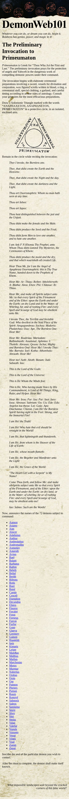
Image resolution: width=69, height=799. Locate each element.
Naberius (14, 671)
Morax (13, 665)
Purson (13, 690)
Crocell (13, 595)
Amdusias (14, 535)
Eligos (12, 605)
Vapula (13, 729)
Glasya (13, 630)
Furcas (13, 620)
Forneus (13, 617)
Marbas (13, 659)
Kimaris (13, 646)
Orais (12, 678)
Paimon (13, 684)
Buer (12, 586)
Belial (12, 573)
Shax (12, 713)
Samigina (14, 706)
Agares (13, 525)
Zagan (12, 745)
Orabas (13, 675)
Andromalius (16, 544)
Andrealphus (16, 541)
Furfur (12, 624)
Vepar (12, 735)
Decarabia (15, 601)
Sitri (11, 716)
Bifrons (13, 579)
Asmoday (14, 547)
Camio (13, 592)
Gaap (12, 627)
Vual (12, 741)
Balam (12, 560)
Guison (13, 636)
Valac (12, 722)
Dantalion (14, 598)
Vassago (13, 732)
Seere (12, 710)
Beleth (12, 570)
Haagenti (14, 640)
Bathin (13, 566)
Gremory (14, 633)
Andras (13, 538)
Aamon (13, 522)
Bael (11, 557)
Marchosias (15, 662)
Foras (12, 614)
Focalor (13, 611)
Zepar (12, 748)
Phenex (13, 687)
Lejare (12, 649)
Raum (12, 694)
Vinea (12, 738)
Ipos (11, 643)
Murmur (13, 668)
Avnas (12, 554)
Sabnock (14, 700)
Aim (11, 528)
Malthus (13, 655)
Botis (12, 582)
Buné (12, 589)
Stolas (12, 719)
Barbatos (14, 563)
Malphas (14, 652)
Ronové (13, 697)
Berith (12, 576)
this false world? (57, 788)
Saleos (12, 703)
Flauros (13, 608)
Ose (11, 681)
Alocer (13, 531)
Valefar (13, 725)
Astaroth (14, 551)
